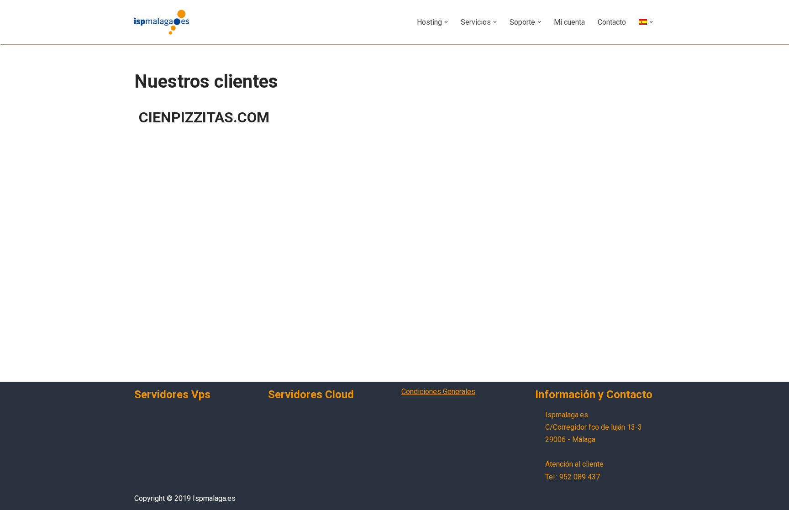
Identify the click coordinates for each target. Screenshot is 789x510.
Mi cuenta (569, 22)
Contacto (612, 22)
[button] (446, 22)
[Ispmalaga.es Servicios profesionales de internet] (161, 22)
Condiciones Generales (438, 391)
